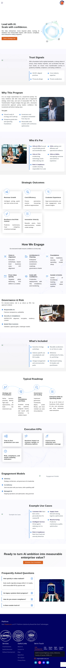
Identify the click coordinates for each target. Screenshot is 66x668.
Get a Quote (21, 657)
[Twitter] (47, 662)
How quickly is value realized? (13, 578)
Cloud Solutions (6, 646)
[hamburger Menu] (2, 2)
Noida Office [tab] (50, 648)
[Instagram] (39, 662)
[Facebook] (43, 662)
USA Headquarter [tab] (38, 648)
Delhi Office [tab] (55, 648)
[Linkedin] (35, 662)
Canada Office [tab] (61, 648)
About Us (20, 646)
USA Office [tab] (45, 648)
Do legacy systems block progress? (15, 593)
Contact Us (21, 649)
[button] (18, 578)
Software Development (8, 652)
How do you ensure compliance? (14, 599)
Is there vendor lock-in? (11, 605)
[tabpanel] (49, 654)
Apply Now (21, 655)
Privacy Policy (21, 660)
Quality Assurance (7, 649)
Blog (19, 652)
